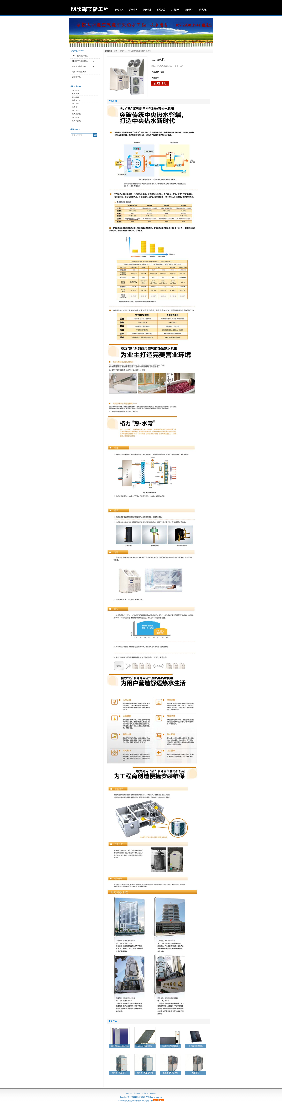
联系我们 (203, 9)
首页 (116, 51)
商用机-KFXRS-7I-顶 (145, 1073)
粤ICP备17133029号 (134, 1097)
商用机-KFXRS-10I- (119, 1073)
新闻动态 (147, 9)
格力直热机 (76, 114)
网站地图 (153, 1093)
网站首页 (119, 9)
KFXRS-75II (195, 1073)
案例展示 (189, 9)
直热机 (148, 51)
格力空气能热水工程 (145, 1101)
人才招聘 (175, 9)
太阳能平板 (76, 77)
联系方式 (145, 1093)
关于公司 (133, 9)
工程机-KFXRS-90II (170, 1073)
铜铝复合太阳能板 (145, 1046)
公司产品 (161, 9)
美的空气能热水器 (79, 72)
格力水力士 (76, 107)
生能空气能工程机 (79, 66)
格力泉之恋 (76, 100)
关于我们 (137, 1093)
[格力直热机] (127, 76)
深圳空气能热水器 (124, 1101)
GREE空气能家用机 (80, 56)
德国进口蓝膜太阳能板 (120, 1046)
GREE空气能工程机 (80, 61)
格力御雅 (75, 94)
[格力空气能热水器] (141, 46)
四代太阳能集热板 (196, 1046)
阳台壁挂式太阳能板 (170, 1046)
